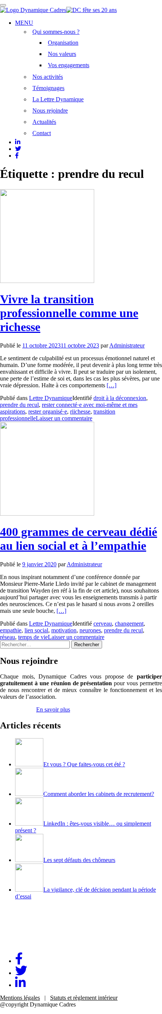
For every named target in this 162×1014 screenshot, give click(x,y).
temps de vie (33, 637)
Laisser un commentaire (64, 418)
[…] (111, 385)
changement (129, 623)
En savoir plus (53, 709)
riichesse (80, 411)
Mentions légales (20, 997)
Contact (41, 133)
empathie (10, 630)
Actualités (44, 122)
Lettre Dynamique (50, 398)
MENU (24, 23)
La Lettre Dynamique (58, 99)
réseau (7, 637)
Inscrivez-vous (17, 709)
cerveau (102, 623)
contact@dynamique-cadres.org (37, 943)
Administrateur (127, 345)
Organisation (63, 42)
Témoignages (48, 88)
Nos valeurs (62, 54)
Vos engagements (68, 65)
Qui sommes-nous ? (55, 32)
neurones (90, 630)
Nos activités (47, 77)
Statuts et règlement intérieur (84, 997)
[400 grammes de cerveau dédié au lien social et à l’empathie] (47, 513)
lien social (36, 630)
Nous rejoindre (50, 110)
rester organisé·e (47, 411)
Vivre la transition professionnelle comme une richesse (69, 313)
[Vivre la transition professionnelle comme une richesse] (47, 281)
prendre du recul (19, 405)
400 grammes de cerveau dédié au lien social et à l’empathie (78, 538)
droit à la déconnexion (119, 398)
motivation (63, 630)
